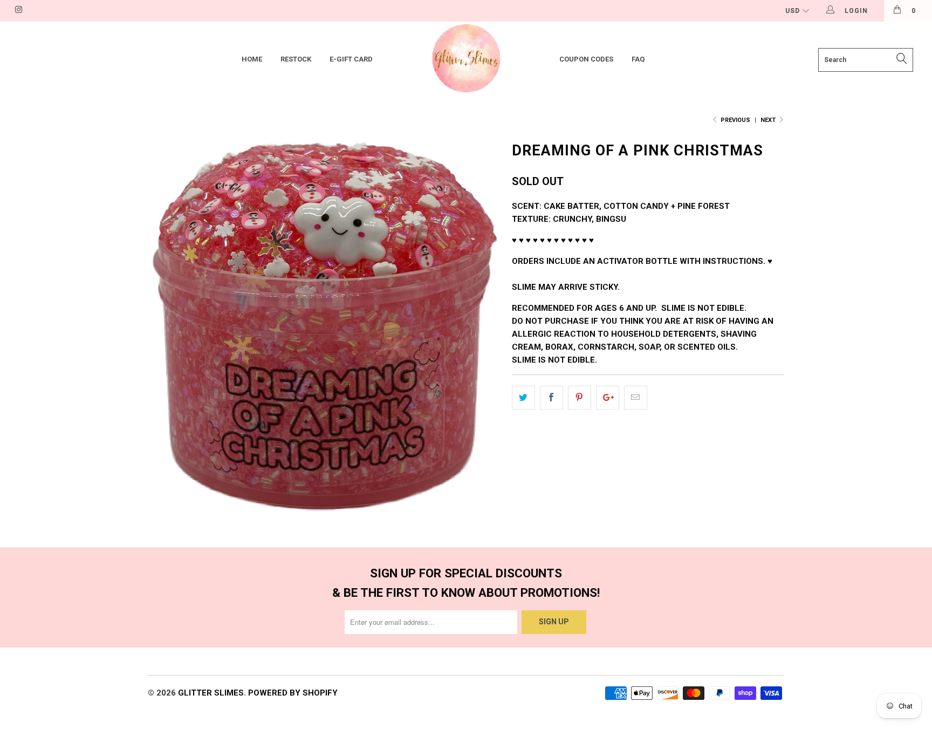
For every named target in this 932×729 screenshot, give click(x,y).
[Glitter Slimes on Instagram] (18, 11)
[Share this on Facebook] (551, 398)
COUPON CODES (586, 59)
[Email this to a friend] (635, 398)
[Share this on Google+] (607, 398)
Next (768, 120)
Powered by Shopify (293, 693)
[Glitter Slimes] (466, 60)
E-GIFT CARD (351, 59)
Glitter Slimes (211, 693)
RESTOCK (295, 59)
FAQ (638, 59)
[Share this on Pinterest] (579, 398)
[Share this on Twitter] (523, 398)
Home (252, 59)
